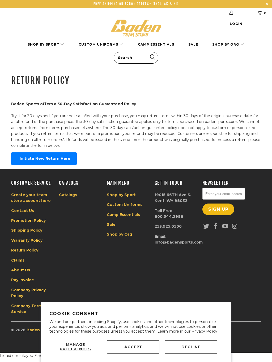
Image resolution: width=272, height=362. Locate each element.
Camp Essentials (156, 44)
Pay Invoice (22, 279)
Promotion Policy (28, 220)
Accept (133, 347)
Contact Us (22, 210)
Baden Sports (40, 330)
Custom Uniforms (99, 44)
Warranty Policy (26, 240)
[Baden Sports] (136, 28)
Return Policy (24, 250)
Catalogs (68, 194)
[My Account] (238, 13)
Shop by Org (226, 44)
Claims (17, 260)
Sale (193, 44)
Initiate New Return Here (44, 158)
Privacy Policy (204, 331)
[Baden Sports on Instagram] (235, 226)
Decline (191, 347)
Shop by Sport (44, 44)
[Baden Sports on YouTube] (225, 226)
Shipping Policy (26, 230)
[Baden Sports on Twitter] (206, 226)
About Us (20, 270)
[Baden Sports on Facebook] (216, 226)
